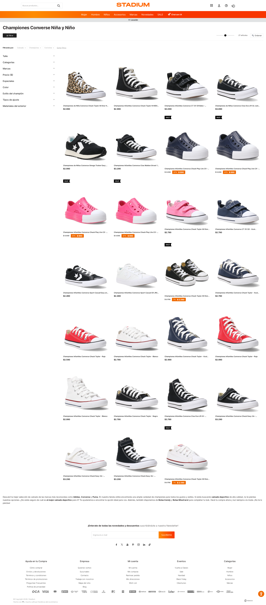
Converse (48, 48)
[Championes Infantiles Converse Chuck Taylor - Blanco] (136, 329)
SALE (160, 14)
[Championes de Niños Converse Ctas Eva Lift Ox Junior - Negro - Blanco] (238, 79)
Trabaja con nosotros (85, 579)
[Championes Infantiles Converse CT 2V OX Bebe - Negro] (187, 79)
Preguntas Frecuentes (36, 583)
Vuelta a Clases (181, 568)
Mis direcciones (133, 579)
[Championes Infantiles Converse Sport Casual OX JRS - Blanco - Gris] (136, 266)
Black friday (181, 579)
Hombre (95, 14)
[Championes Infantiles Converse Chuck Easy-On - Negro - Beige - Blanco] (238, 389)
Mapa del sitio (84, 583)
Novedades (147, 14)
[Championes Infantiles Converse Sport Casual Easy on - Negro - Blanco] (86, 266)
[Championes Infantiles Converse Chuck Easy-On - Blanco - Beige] (86, 449)
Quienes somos (84, 568)
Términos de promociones (36, 579)
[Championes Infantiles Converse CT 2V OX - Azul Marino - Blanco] (238, 202)
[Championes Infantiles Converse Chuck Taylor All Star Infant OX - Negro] (187, 266)
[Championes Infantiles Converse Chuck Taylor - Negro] (136, 389)
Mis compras (133, 572)
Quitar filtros (61, 48)
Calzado (20, 48)
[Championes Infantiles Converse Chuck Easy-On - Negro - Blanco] (136, 449)
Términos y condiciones (36, 575)
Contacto (85, 575)
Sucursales (84, 572)
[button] (58, 5)
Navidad (181, 575)
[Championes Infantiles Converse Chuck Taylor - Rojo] (86, 329)
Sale (181, 572)
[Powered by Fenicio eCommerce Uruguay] (248, 600)
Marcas (133, 14)
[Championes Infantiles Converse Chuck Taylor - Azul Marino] (238, 266)
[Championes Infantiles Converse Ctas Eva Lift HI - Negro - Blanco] (187, 389)
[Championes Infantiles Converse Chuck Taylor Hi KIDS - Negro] (136, 79)
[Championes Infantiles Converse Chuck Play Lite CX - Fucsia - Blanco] (86, 202)
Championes (34, 48)
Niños (107, 14)
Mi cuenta (133, 568)
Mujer (84, 14)
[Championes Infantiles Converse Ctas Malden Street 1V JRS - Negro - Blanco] (136, 138)
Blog (84, 587)
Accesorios (120, 14)
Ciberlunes (181, 583)
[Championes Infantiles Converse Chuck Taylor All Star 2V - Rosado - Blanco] (187, 202)
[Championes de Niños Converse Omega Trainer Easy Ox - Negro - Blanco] (86, 138)
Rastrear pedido (133, 575)
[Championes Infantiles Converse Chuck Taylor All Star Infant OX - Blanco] (187, 449)
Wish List (133, 583)
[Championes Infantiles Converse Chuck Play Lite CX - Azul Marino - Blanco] (187, 138)
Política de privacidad (36, 587)
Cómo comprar (36, 568)
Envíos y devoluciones (36, 572)
